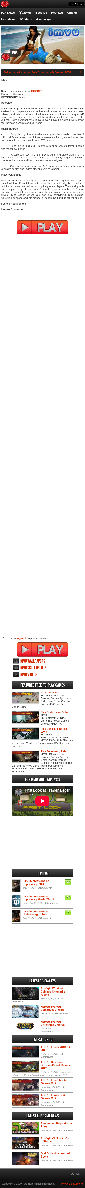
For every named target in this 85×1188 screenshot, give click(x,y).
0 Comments (51, 903)
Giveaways (43, 19)
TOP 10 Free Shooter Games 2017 (54, 1082)
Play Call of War (50, 692)
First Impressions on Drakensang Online (36, 913)
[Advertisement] (42, 430)
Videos (27, 19)
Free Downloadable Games (47, 72)
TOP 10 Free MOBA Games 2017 (53, 1097)
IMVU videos (28, 675)
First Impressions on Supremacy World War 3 (38, 898)
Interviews (8, 19)
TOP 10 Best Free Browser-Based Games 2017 (55, 1065)
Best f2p (41, 12)
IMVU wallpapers (32, 661)
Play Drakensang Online (55, 712)
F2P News (8, 12)
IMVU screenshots (33, 668)
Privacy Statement (72, 1183)
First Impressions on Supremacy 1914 (36, 882)
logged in (22, 638)
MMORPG (36, 91)
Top (78, 1174)
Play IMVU (42, 649)
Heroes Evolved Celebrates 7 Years (52, 1008)
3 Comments (45, 888)
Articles (72, 12)
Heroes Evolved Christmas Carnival (53, 1023)
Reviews (57, 12)
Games (27, 12)
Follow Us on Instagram (17, 72)
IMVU (68, 72)
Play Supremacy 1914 (54, 751)
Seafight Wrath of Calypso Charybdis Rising (53, 991)
